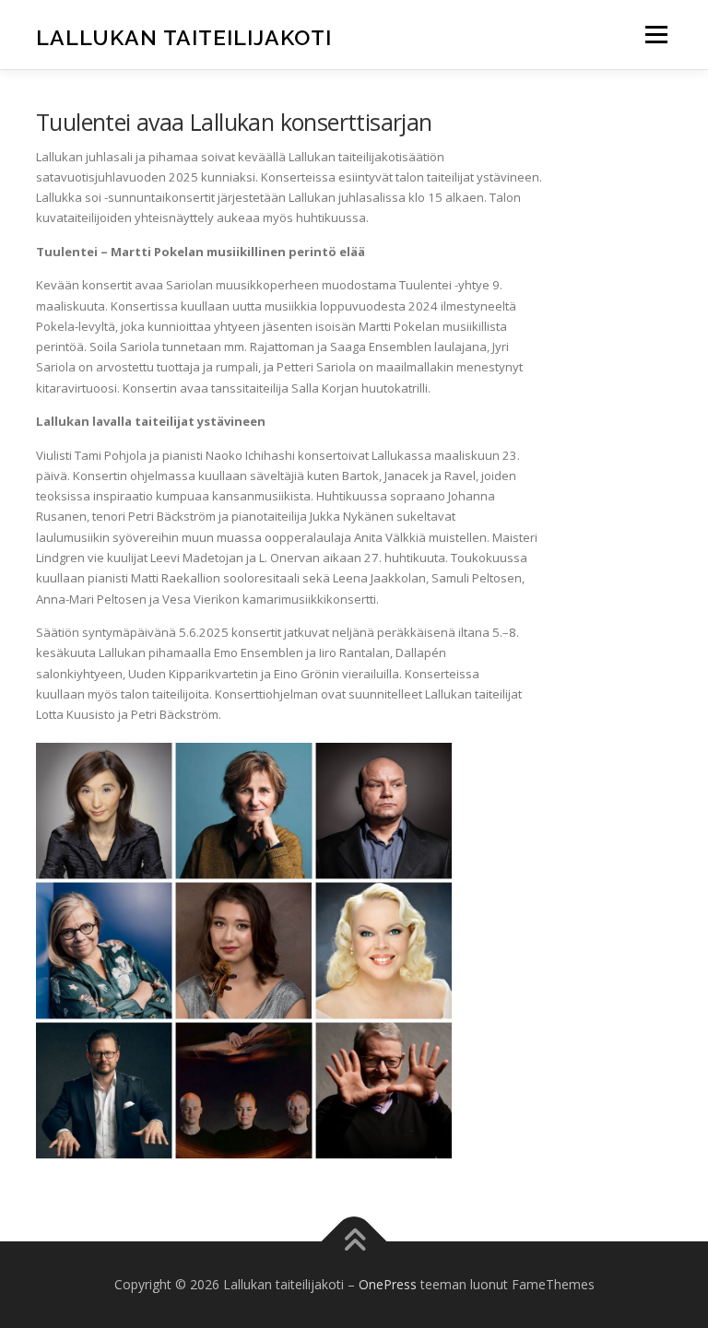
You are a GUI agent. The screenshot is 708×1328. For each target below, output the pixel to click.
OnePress (388, 1284)
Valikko (656, 34)
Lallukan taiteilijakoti (184, 36)
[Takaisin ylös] (354, 1242)
